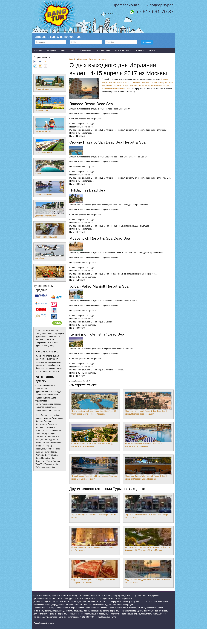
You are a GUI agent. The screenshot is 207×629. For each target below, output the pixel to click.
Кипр (73, 50)
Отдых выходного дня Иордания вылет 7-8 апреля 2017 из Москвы (147, 581)
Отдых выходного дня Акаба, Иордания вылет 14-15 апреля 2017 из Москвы (93, 581)
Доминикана (85, 50)
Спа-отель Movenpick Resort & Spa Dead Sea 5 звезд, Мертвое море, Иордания (146, 412)
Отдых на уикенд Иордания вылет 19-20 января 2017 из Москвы (92, 548)
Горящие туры (41, 110)
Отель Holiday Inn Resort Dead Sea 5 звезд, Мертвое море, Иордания (144, 445)
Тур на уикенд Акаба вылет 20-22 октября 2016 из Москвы (93, 516)
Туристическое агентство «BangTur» (65, 595)
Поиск (152, 50)
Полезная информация (45, 279)
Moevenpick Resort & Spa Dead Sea (121, 85)
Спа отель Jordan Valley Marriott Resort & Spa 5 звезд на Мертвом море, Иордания (146, 477)
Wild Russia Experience (121, 598)
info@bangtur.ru (109, 616)
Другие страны (103, 50)
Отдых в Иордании (43, 89)
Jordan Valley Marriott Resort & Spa (153, 85)
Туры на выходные (43, 152)
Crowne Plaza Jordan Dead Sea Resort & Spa (137, 82)
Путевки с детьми (43, 131)
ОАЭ (63, 50)
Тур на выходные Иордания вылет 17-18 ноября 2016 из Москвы (146, 516)
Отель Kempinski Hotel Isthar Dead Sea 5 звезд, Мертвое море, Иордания (92, 445)
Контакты (140, 50)
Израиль (38, 50)
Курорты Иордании (43, 194)
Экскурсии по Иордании (46, 236)
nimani (52, 623)
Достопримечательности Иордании (46, 217)
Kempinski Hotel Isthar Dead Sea (116, 88)
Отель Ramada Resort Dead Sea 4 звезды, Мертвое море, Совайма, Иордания (94, 477)
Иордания (51, 50)
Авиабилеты (40, 258)
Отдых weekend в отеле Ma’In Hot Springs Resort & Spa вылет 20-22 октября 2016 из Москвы (147, 548)
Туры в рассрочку (123, 50)
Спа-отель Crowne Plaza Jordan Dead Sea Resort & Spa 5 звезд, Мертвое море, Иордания (93, 412)
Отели (38, 173)
